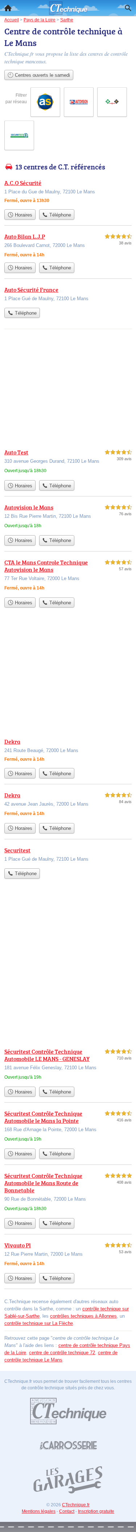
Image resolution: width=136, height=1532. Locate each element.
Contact (66, 1511)
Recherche (128, 8)
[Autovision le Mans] (68, 517)
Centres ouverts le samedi (41, 75)
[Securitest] (68, 855)
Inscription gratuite (96, 1511)
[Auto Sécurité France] (68, 294)
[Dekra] (68, 751)
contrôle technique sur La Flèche (38, 1323)
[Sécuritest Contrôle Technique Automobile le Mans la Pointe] (68, 1127)
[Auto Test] (68, 462)
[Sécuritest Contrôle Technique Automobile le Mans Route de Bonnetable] (68, 1193)
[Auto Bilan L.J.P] (68, 245)
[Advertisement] (68, 969)
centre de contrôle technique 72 (62, 1352)
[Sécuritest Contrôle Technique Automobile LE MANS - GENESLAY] (68, 1065)
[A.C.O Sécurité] (68, 192)
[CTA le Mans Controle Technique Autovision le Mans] (68, 576)
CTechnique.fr (76, 1504)
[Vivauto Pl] (68, 1255)
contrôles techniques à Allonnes (83, 1316)
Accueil (8, 8)
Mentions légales (38, 1511)
